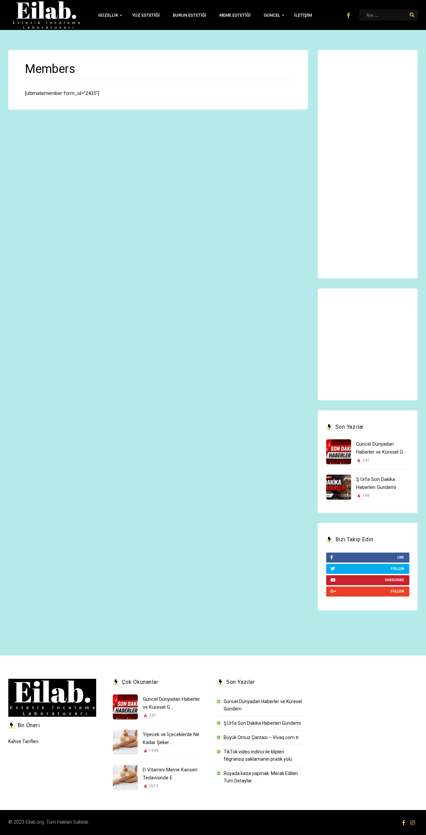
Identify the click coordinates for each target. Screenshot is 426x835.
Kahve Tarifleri (23, 741)
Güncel (272, 15)
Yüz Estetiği (146, 15)
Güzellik (108, 15)
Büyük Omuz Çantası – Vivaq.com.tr (261, 737)
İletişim (303, 15)
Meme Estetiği (235, 15)
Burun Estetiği (189, 15)
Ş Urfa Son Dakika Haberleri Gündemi (262, 723)
